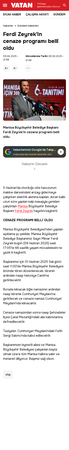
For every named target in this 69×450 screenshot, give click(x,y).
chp (8, 374)
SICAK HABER (12, 14)
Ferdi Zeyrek (13, 132)
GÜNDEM (59, 14)
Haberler (8, 25)
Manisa (8, 127)
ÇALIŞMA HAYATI (37, 14)
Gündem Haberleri (28, 25)
